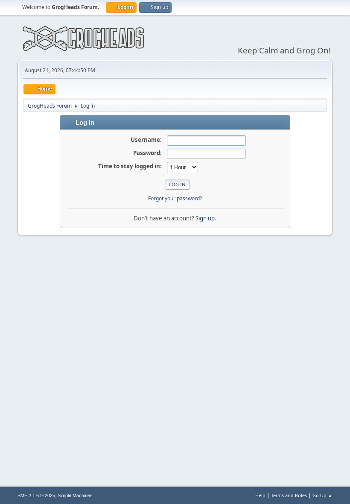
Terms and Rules (289, 495)
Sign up (205, 218)
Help (260, 495)
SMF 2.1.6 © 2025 (36, 495)
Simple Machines (75, 495)
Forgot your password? (175, 198)
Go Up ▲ (322, 495)
